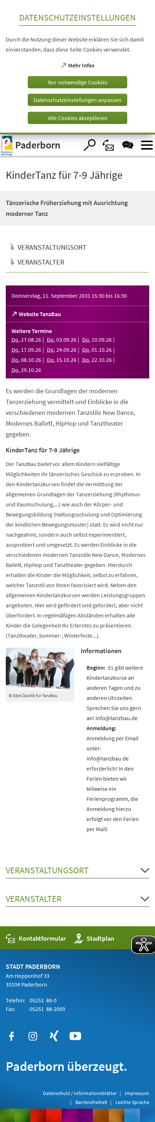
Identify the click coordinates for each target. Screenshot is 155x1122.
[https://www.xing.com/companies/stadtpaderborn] (54, 1036)
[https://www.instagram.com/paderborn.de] (33, 1036)
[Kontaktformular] (109, 145)
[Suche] (89, 145)
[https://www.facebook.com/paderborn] (11, 1036)
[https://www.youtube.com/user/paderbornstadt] (75, 1036)
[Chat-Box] (128, 145)
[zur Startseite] (39, 145)
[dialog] (77, 67)
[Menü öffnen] (147, 145)
